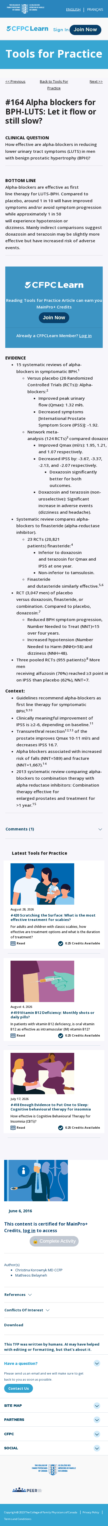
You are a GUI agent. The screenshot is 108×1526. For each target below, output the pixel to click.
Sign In (61, 30)
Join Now (85, 29)
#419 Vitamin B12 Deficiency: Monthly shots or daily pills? (52, 1014)
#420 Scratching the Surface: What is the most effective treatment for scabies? (53, 917)
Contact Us (18, 1388)
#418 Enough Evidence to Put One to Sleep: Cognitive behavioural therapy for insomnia (51, 1106)
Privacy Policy (91, 1512)
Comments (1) (20, 829)
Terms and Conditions (17, 1519)
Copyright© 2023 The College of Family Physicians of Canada (40, 1512)
